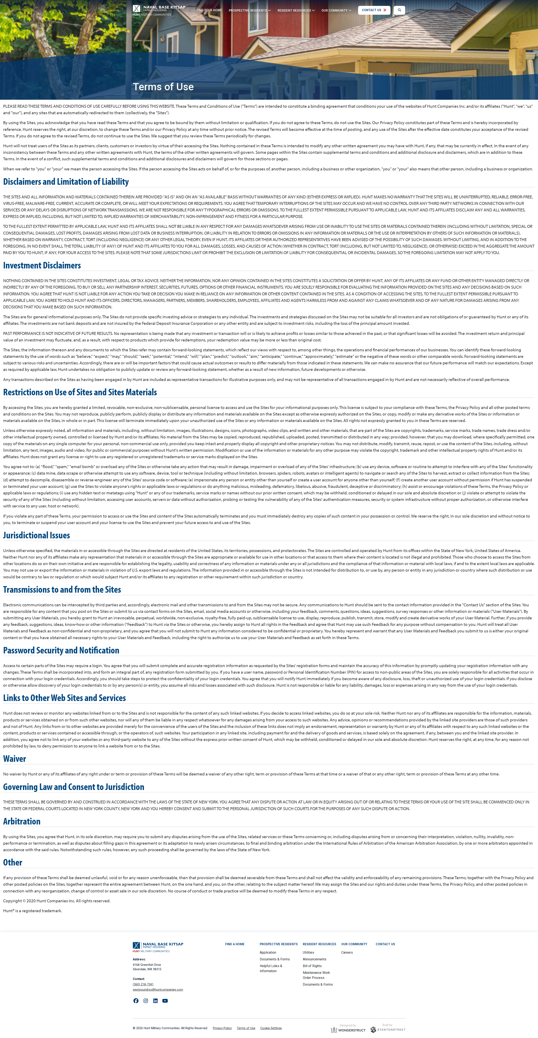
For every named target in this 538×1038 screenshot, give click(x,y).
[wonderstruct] (348, 1030)
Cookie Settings (271, 1028)
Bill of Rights (312, 966)
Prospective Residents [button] (248, 10)
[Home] (159, 10)
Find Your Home (209, 10)
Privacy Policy (222, 1028)
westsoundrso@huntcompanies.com (158, 990)
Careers (347, 952)
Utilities (308, 952)
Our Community (354, 944)
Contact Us (371, 10)
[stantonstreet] (388, 1029)
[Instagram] (145, 1001)
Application (268, 952)
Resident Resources (319, 944)
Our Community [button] (334, 10)
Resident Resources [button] (294, 10)
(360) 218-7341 (143, 984)
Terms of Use (246, 1028)
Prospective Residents (279, 944)
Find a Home (235, 944)
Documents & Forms (275, 959)
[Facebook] (136, 1001)
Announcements (314, 959)
